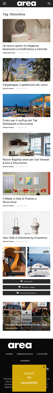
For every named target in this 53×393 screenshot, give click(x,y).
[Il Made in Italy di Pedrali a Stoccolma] (26, 183)
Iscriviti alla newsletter (28, 293)
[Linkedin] (47, 369)
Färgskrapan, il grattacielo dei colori (25, 84)
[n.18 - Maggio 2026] (38, 262)
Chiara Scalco (8, 88)
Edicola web (27, 281)
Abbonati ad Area (25, 354)
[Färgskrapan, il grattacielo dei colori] (26, 69)
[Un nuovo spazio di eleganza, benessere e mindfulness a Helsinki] (26, 30)
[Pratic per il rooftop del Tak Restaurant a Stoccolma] (26, 105)
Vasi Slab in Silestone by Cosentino (25, 237)
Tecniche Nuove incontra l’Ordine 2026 (26, 324)
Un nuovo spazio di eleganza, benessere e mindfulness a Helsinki (25, 47)
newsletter (29, 383)
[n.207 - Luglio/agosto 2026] (14, 262)
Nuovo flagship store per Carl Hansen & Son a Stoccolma (26, 161)
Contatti (9, 354)
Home (5, 10)
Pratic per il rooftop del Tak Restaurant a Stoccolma (20, 122)
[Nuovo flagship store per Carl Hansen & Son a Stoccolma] (26, 144)
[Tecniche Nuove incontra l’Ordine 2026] (26, 316)
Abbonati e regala (28, 287)
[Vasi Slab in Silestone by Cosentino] (26, 222)
